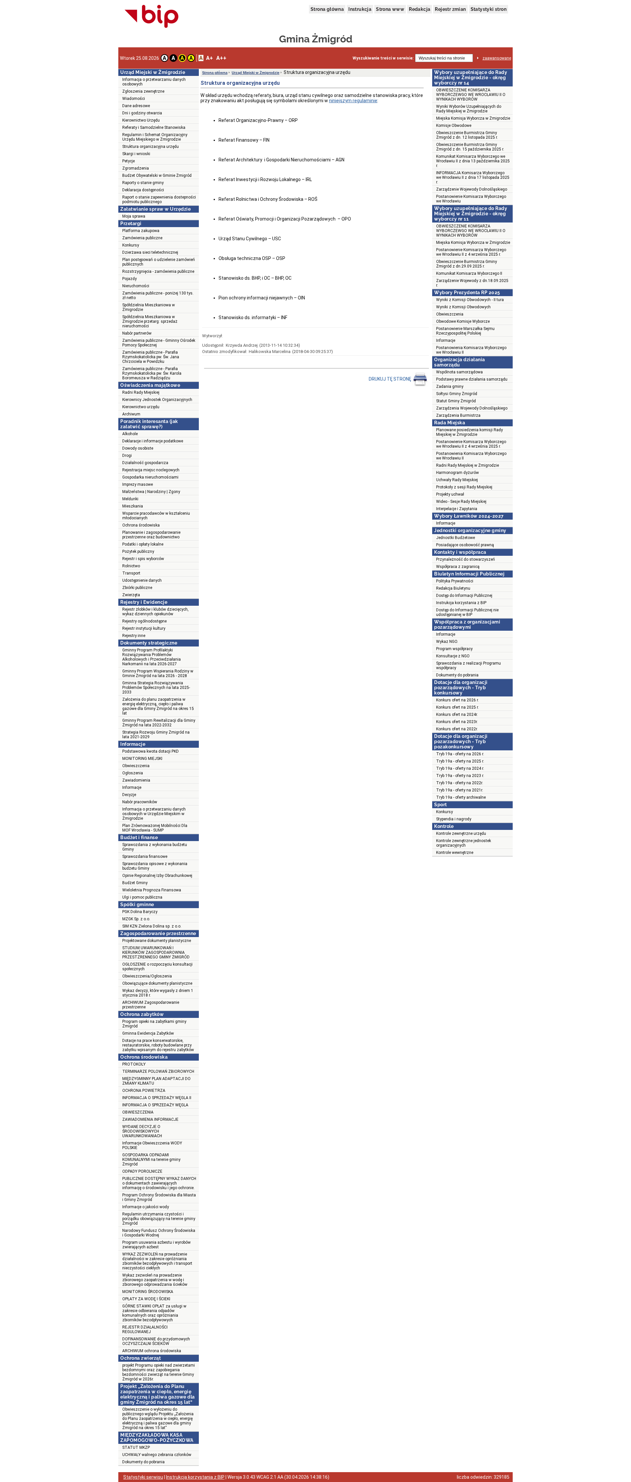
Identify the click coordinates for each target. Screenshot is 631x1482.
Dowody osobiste (137, 448)
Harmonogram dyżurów (457, 472)
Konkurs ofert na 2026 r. (457, 700)
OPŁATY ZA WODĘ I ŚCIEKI (146, 1299)
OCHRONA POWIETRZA (143, 1090)
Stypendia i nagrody (453, 819)
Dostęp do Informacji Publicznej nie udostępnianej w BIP (467, 612)
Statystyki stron (488, 9)
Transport (131, 573)
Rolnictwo (131, 566)
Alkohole (130, 434)
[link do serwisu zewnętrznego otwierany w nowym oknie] (151, 16)
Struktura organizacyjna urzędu (150, 146)
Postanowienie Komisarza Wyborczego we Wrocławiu (471, 198)
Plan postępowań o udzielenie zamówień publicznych (158, 262)
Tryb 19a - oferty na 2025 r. (460, 761)
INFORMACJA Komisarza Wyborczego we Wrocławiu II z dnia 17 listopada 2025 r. (472, 177)
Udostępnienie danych (142, 580)
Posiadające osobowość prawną (465, 545)
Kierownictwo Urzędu (141, 120)
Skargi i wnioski (136, 154)
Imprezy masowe (137, 484)
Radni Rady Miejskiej (140, 392)
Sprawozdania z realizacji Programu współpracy (468, 665)
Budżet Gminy (135, 883)
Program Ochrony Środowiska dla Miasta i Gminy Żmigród (159, 1197)
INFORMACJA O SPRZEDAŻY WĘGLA (155, 1105)
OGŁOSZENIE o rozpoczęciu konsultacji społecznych (157, 966)
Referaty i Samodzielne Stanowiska (153, 127)
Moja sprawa (133, 216)
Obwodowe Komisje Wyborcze (463, 321)
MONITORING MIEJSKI (142, 758)
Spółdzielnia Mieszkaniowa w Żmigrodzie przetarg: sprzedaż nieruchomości (149, 321)
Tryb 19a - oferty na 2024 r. (460, 768)
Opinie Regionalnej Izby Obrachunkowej (157, 875)
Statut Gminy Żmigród (456, 401)
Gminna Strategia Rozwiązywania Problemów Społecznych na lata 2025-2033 (156, 687)
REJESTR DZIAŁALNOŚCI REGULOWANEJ (145, 1329)
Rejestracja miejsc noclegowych (150, 470)
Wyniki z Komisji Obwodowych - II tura (470, 299)
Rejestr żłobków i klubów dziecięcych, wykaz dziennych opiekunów (155, 611)
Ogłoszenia (132, 773)
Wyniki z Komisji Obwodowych (463, 307)
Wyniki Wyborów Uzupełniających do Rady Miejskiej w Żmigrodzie (468, 108)
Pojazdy (129, 278)
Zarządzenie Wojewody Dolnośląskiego (471, 189)
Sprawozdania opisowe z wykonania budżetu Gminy (154, 866)
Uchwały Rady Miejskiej (457, 480)
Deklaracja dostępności (143, 190)
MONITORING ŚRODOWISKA (147, 1291)
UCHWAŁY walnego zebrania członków (156, 1454)
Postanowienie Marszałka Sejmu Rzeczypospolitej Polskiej (465, 331)
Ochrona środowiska (141, 525)
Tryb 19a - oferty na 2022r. (459, 783)
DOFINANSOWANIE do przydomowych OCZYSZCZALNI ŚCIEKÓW (156, 1341)
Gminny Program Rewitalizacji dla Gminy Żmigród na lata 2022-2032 (158, 722)
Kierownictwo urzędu (140, 407)
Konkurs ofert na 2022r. (457, 729)
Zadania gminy (449, 386)
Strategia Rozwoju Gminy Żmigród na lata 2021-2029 (156, 734)
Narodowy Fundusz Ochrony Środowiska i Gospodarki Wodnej (158, 1232)
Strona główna (327, 9)
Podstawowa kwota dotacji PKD (150, 751)
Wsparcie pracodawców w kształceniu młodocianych (156, 515)
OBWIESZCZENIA (137, 1112)
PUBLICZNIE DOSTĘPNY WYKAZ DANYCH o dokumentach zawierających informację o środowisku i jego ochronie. (159, 1183)
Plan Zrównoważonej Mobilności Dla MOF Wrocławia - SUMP (154, 828)
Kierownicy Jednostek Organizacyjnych (157, 399)
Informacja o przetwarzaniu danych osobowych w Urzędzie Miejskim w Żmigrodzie (154, 814)
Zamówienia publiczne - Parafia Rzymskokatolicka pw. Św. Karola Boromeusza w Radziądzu (151, 373)
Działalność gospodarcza (145, 462)
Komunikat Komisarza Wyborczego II (469, 273)
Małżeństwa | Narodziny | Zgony (151, 491)
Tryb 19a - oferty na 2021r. (459, 790)
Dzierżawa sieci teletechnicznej (150, 252)
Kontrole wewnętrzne (454, 852)
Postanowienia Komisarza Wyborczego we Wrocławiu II (471, 350)
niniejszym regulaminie (353, 100)
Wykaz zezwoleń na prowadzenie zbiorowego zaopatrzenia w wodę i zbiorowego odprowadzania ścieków (154, 1280)
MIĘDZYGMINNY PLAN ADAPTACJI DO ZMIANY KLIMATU (156, 1081)
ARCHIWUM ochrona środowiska (151, 1351)
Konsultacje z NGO (453, 656)
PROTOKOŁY (134, 1064)
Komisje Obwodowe (453, 125)
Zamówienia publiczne (142, 238)
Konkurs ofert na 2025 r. (457, 707)
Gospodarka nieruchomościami (150, 477)
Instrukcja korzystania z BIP (461, 602)
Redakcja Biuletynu (453, 588)
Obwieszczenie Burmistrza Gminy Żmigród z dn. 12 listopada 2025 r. (467, 135)
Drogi (127, 455)
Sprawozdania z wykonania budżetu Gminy (154, 847)
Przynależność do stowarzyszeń (465, 559)
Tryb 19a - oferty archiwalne (461, 797)
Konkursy (130, 245)
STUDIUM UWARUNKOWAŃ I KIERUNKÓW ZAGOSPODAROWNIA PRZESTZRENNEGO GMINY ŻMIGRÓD (156, 952)
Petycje (128, 161)
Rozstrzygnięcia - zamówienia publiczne (158, 271)
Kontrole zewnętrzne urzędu (461, 833)
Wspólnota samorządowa (459, 372)
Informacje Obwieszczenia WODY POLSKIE (152, 1145)
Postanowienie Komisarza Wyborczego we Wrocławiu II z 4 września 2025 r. (471, 252)
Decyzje (129, 794)
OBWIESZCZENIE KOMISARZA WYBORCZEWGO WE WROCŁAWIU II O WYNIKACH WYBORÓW (470, 95)
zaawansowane (496, 58)
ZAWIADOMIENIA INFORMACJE (150, 1119)
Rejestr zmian (450, 9)
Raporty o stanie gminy (143, 182)
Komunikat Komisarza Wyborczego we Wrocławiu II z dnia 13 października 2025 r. (473, 161)
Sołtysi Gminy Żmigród (456, 393)
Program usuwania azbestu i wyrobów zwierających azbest (156, 1244)
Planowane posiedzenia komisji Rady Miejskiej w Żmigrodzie (469, 432)
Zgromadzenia (135, 168)
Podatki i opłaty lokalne (142, 544)
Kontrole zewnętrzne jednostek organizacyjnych (463, 843)
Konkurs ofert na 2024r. (457, 714)
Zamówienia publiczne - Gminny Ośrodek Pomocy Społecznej (158, 342)
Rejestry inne (133, 635)
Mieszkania (132, 506)
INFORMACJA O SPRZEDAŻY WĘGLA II (156, 1097)
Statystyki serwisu (143, 1477)
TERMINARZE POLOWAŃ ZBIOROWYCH (158, 1071)
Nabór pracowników (139, 802)
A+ (209, 58)
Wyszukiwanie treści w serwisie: (383, 58)
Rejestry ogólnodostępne (144, 621)
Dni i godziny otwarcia (142, 113)
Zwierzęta (131, 595)
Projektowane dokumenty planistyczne (156, 940)
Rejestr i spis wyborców (143, 558)
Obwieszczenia (136, 766)
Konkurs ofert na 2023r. (457, 721)
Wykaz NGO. (447, 641)
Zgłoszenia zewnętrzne (143, 91)
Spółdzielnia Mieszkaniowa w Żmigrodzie (148, 307)
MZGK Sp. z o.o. (136, 919)
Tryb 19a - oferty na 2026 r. (460, 754)
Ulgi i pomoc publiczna (142, 897)
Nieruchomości (135, 286)
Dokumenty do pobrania (143, 1462)
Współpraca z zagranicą (457, 566)
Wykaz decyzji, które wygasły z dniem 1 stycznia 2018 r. (157, 993)
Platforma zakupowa (140, 230)
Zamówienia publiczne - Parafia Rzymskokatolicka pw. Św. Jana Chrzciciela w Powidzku (150, 357)
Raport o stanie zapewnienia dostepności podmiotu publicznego (159, 199)
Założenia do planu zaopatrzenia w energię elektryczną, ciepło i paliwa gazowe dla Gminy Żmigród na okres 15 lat (158, 706)
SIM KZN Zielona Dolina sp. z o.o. (151, 926)
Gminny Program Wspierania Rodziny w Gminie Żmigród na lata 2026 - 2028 (157, 673)
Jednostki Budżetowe (455, 537)
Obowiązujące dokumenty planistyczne (157, 983)
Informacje (131, 787)
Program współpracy (454, 649)
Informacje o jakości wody (145, 1207)
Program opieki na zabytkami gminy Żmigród (154, 1023)
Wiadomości (133, 98)
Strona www (390, 9)
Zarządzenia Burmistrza (458, 415)
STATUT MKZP (136, 1447)
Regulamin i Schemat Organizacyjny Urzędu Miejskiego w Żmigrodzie (154, 137)
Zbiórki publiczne (137, 587)
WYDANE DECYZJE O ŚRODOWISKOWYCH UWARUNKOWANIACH (142, 1131)
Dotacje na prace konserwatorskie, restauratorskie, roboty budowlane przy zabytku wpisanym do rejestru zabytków (158, 1045)
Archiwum (131, 414)
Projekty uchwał (450, 494)
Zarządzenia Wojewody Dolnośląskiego (471, 408)
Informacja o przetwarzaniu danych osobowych (154, 81)
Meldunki (130, 499)
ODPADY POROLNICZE (142, 1171)
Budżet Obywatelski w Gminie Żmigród (157, 175)
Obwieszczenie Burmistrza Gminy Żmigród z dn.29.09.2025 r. (466, 264)
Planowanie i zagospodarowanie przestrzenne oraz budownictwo (151, 534)
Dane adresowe (136, 106)
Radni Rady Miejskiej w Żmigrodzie (467, 465)
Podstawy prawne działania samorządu (471, 379)
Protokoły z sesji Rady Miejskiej (464, 487)
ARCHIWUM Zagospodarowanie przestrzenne (150, 1004)
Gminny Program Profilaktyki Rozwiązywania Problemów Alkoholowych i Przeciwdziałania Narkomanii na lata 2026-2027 (151, 657)
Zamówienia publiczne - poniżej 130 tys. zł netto (158, 295)
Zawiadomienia (136, 780)
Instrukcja (359, 9)
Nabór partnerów (137, 333)
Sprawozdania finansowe (144, 856)
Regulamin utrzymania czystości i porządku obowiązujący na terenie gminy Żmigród (158, 1219)
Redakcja (419, 9)
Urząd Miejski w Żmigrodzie (255, 73)
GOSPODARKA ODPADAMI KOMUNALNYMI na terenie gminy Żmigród (151, 1159)
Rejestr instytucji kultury (143, 628)
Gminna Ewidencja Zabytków (148, 1033)
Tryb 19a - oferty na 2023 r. (460, 775)
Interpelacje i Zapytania (456, 508)
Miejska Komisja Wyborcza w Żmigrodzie (473, 118)
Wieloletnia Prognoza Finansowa (151, 890)
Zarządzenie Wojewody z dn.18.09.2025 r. (472, 283)
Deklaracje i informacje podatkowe (152, 441)
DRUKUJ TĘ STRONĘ (390, 379)
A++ (221, 58)
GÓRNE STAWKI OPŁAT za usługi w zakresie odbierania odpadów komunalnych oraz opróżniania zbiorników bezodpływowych (154, 1313)
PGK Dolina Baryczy (139, 911)
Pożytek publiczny (138, 551)
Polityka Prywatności (454, 581)
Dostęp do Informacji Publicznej (464, 595)
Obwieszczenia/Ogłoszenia (147, 976)
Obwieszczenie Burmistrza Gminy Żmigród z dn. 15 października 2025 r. (470, 147)
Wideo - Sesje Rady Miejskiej (461, 501)
